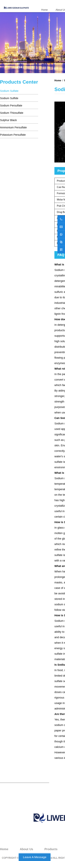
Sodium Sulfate (9, 90)
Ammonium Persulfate (13, 127)
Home (44, 10)
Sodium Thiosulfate (11, 112)
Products (50, 849)
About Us (26, 849)
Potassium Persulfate (13, 134)
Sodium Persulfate (11, 105)
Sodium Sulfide (9, 98)
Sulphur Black (8, 120)
